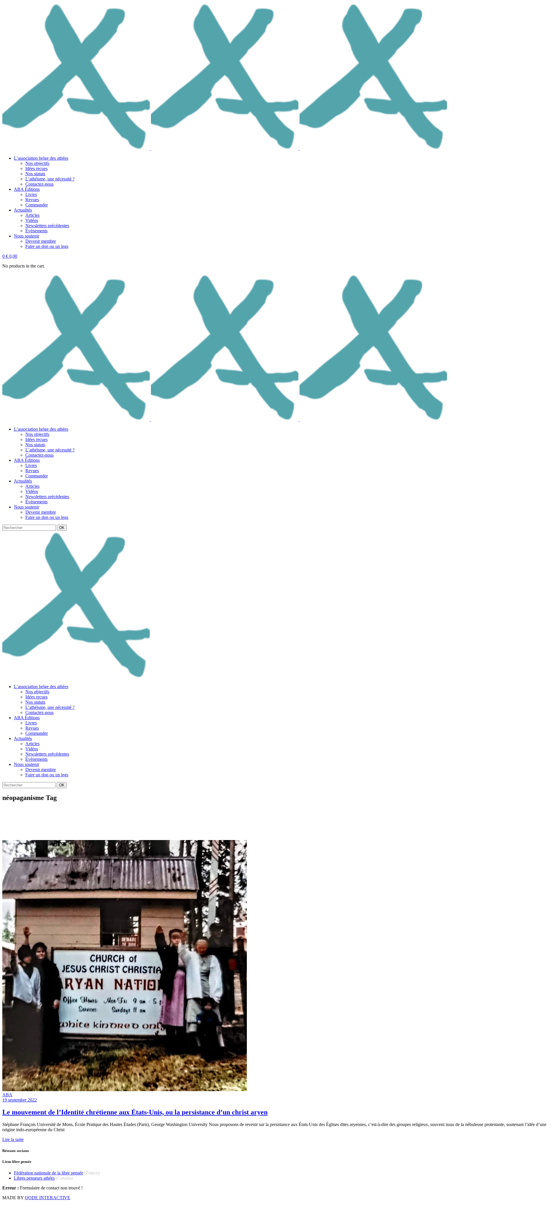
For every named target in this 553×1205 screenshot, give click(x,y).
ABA (7, 1094)
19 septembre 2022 (19, 1099)
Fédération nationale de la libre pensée (48, 1172)
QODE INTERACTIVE (47, 1197)
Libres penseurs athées (34, 1178)
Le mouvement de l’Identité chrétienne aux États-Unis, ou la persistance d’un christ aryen (135, 1112)
